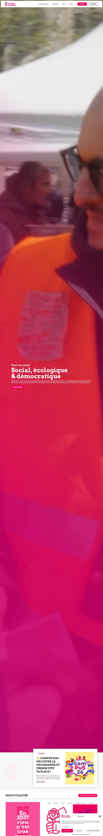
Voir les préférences (93, 830)
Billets (63, 803)
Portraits (91, 803)
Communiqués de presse (80, 803)
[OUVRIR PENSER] (74, 4)
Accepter (67, 830)
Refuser (79, 830)
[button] (100, 816)
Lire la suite (40, 782)
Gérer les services (65, 826)
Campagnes (70, 803)
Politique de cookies (75, 834)
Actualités (55, 803)
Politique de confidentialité (84, 834)
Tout (49, 803)
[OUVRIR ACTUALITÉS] (59, 4)
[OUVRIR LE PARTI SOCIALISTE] (49, 4)
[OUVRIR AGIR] (65, 4)
